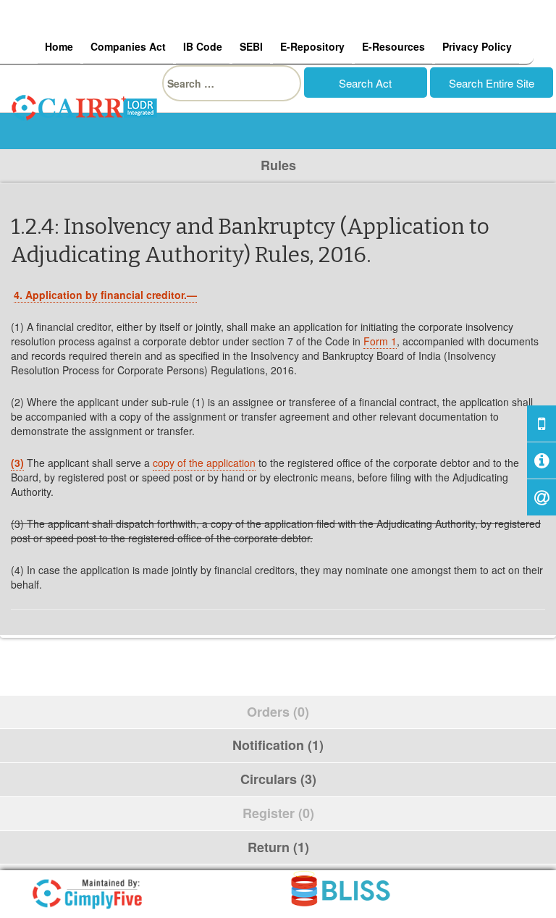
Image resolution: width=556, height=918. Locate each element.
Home (59, 46)
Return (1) (278, 847)
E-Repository (312, 46)
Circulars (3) (278, 779)
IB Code (202, 46)
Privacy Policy (477, 46)
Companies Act (128, 46)
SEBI (251, 46)
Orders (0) (278, 711)
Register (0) (278, 813)
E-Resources (393, 46)
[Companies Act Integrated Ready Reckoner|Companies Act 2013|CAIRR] (85, 105)
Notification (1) (278, 745)
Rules (278, 165)
